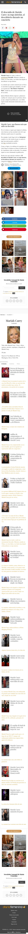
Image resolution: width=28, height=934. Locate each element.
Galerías (11, 364)
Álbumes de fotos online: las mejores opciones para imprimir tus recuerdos (7, 252)
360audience (18, 932)
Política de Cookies (8, 293)
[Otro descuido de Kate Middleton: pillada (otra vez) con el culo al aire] (20, 187)
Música (10, 161)
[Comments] (13, 28)
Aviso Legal (14, 917)
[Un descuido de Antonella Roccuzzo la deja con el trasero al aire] (20, 205)
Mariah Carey (5, 186)
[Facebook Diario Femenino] (7, 301)
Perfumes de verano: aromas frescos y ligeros (20, 253)
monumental (4, 77)
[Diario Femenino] (14, 2)
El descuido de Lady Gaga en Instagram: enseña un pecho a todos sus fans (7, 202)
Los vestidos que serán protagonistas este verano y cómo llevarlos (20, 269)
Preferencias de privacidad (13, 291)
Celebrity (9, 314)
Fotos (18, 364)
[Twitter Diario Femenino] (17, 301)
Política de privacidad (14, 915)
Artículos (3, 364)
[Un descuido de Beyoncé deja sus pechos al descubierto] (7, 213)
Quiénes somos (14, 910)
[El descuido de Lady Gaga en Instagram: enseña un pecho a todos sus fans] (7, 205)
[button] (3, 2)
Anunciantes (14, 921)
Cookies (14, 912)
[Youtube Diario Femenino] (21, 301)
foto (5, 143)
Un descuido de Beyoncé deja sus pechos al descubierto (6, 210)
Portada (2, 314)
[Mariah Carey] (7, 187)
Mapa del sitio (14, 924)
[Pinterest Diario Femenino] (10, 301)
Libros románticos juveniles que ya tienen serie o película (7, 269)
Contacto (14, 919)
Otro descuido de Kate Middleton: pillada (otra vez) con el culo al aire (20, 184)
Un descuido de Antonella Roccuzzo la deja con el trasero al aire (20, 202)
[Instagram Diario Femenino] (14, 301)
